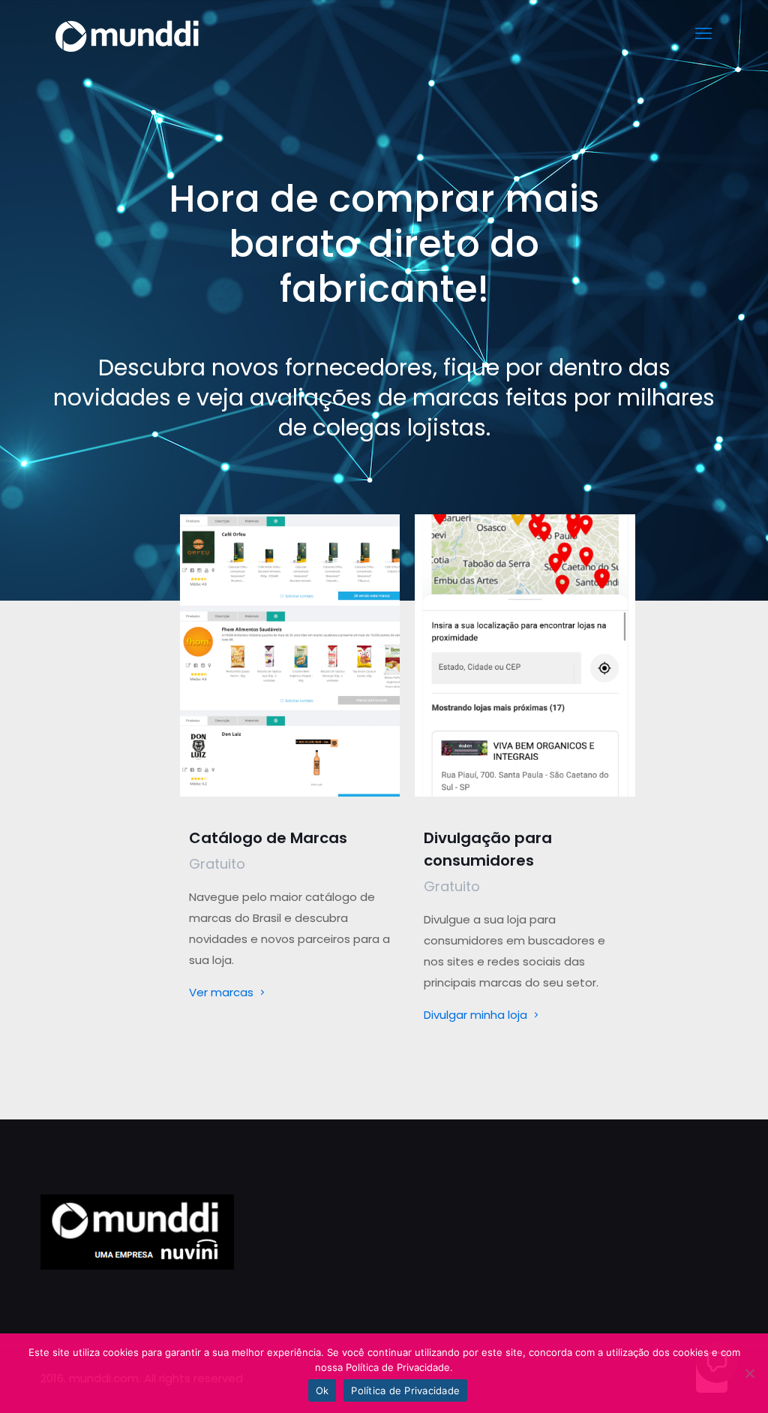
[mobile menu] (703, 34)
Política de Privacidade (405, 1390)
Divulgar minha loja (477, 1015)
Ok (322, 1390)
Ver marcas (222, 992)
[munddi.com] (129, 34)
